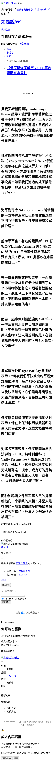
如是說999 (11, 21)
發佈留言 (6, 602)
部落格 (10, 52)
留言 (25, 563)
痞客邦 (19, 563)
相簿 (9, 49)
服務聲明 (30, 725)
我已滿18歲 (7, 758)
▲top (3, 579)
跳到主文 (5, 29)
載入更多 (6, 585)
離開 (16, 758)
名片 (9, 56)
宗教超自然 (24, 571)
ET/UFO (23, 574)
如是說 (4, 547)
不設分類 (24, 43)
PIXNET (13, 722)
